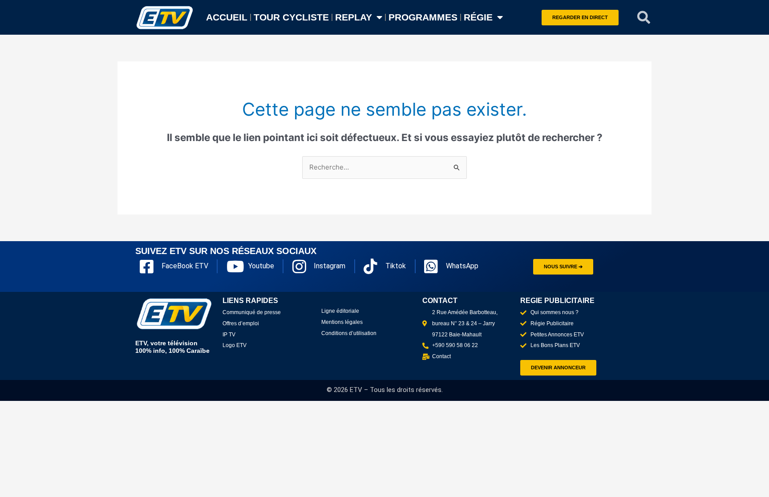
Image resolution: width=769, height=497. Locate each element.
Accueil (226, 17)
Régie (478, 17)
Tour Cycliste (291, 17)
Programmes (423, 17)
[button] (644, 17)
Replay (353, 17)
